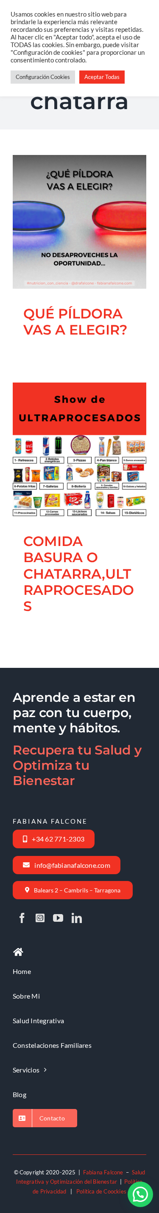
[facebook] (22, 918)
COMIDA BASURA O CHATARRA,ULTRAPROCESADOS (69, 419)
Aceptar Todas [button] (102, 76)
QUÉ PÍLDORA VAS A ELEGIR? (69, 199)
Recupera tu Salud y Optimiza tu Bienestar (77, 765)
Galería (90, 199)
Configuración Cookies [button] (43, 76)
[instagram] (40, 918)
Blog (79, 246)
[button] (140, 1194)
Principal (86, 481)
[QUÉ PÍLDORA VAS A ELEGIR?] (79, 222)
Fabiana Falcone (103, 1172)
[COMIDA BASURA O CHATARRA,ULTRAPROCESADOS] (79, 449)
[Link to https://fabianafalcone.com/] (18, 952)
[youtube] (58, 918)
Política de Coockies (101, 1191)
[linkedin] (77, 918)
